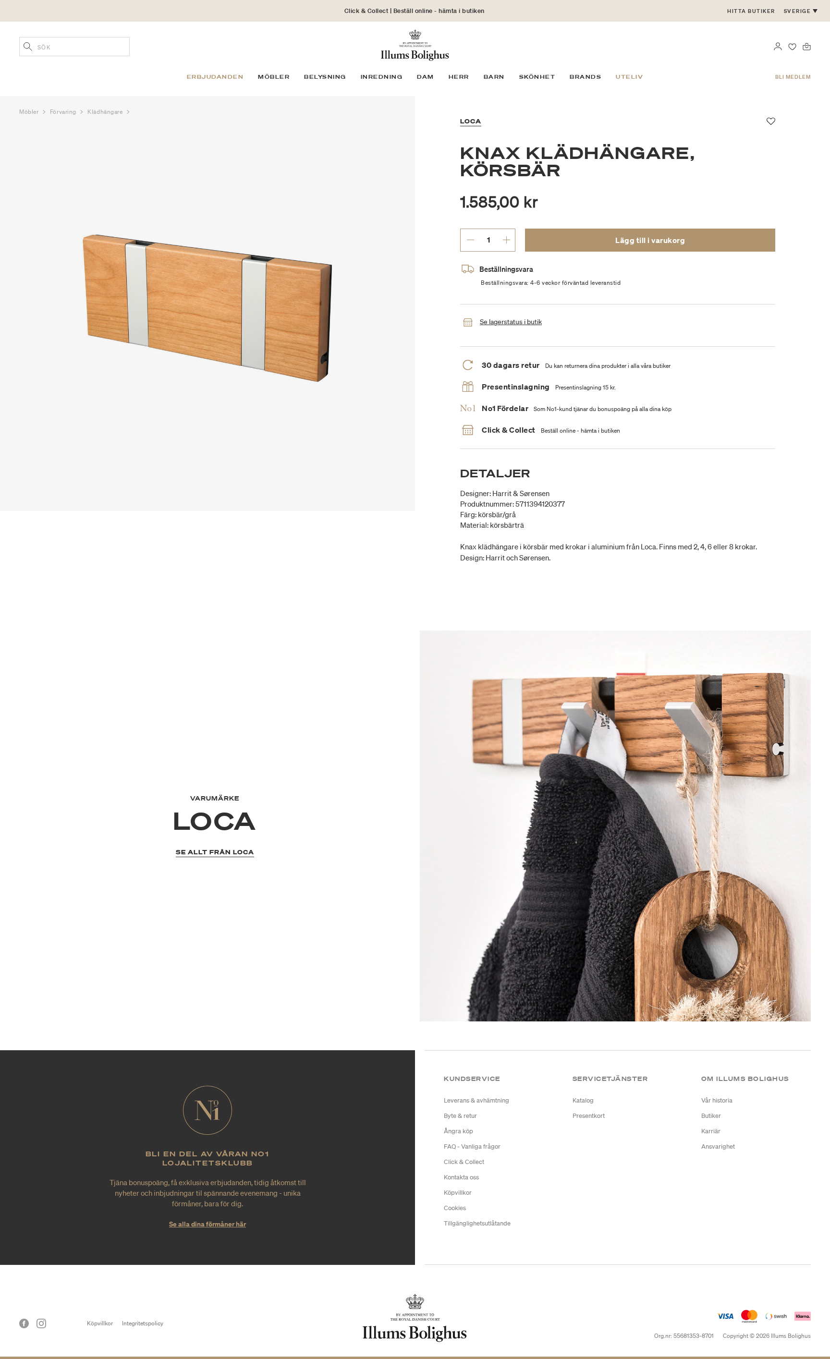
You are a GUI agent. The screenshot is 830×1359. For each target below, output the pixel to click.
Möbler (29, 112)
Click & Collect (464, 1162)
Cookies (455, 1208)
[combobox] (74, 46)
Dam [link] (425, 77)
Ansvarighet (718, 1146)
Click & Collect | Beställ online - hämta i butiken (414, 11)
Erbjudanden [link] (215, 77)
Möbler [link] (274, 77)
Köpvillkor (458, 1193)
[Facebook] (24, 1323)
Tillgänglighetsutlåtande (477, 1223)
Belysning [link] (325, 77)
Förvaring (64, 112)
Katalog (583, 1100)
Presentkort (589, 1116)
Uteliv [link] (629, 77)
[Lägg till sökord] (28, 47)
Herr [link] (459, 77)
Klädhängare (105, 112)
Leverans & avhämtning (476, 1100)
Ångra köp (458, 1131)
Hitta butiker (751, 11)
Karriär (710, 1131)
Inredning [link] (382, 77)
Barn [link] (494, 77)
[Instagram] (41, 1323)
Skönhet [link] (537, 77)
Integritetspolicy (142, 1323)
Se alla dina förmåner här (207, 1223)
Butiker (711, 1116)
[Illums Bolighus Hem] (415, 44)
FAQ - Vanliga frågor (472, 1146)
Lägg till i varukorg (650, 240)
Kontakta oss (461, 1177)
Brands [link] (585, 77)
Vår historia (716, 1100)
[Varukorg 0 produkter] (807, 45)
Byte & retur (460, 1116)
